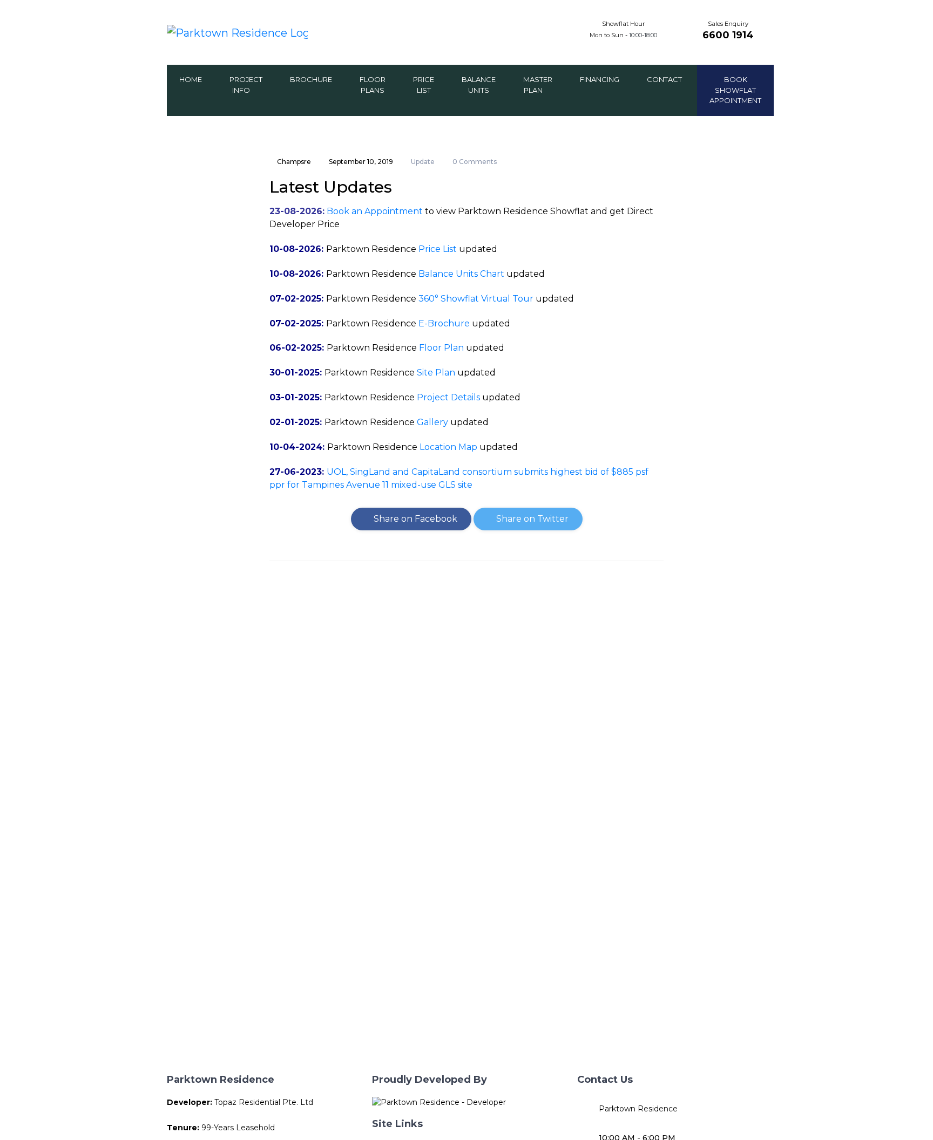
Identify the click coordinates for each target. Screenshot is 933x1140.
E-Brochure (444, 323)
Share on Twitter (531, 519)
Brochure (311, 79)
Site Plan (436, 372)
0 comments (474, 162)
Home (190, 79)
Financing (599, 79)
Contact (664, 79)
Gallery (432, 422)
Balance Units (479, 84)
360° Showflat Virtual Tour (475, 298)
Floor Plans (373, 84)
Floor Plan (441, 348)
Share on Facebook (414, 519)
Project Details (448, 397)
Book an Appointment (375, 211)
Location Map (448, 447)
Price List (423, 84)
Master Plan (537, 84)
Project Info (245, 84)
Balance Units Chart (461, 274)
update (423, 162)
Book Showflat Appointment (735, 90)
